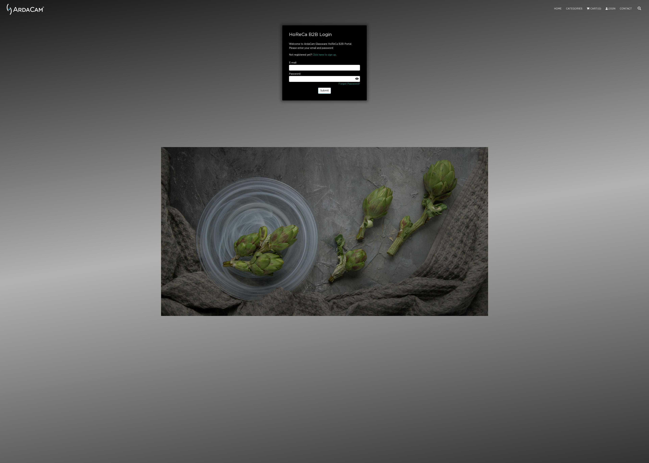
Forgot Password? (349, 84)
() (595, 9)
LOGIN (611, 9)
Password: (295, 74)
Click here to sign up (324, 55)
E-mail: (293, 63)
